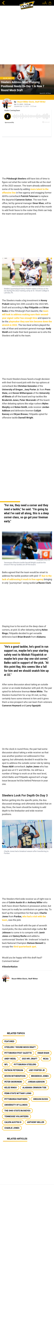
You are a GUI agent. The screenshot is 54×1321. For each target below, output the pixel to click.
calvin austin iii (12, 1122)
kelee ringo (10, 1087)
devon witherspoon (14, 1076)
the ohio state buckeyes (17, 1110)
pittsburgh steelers (25, 1064)
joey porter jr (37, 1070)
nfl (6, 1064)
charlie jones (11, 1128)
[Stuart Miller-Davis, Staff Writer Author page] (7, 103)
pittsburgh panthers (15, 1099)
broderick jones (40, 1076)
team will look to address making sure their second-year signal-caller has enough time (25, 314)
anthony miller (35, 1122)
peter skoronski (13, 1082)
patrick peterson (13, 1070)
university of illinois (16, 1105)
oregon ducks (40, 1099)
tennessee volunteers (16, 1116)
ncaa (45, 1059)
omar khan (43, 1053)
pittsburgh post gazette (18, 1053)
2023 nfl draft (29, 1059)
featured (9, 1041)
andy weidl (10, 1059)
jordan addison (36, 1082)
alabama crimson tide (34, 1087)
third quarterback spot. (25, 946)
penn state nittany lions (17, 1093)
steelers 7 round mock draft (20, 1047)
